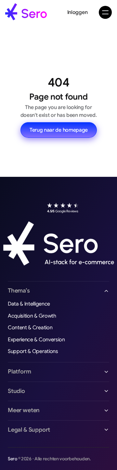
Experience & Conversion (36, 339)
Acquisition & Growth (32, 316)
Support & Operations (33, 351)
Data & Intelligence (29, 304)
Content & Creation (30, 327)
